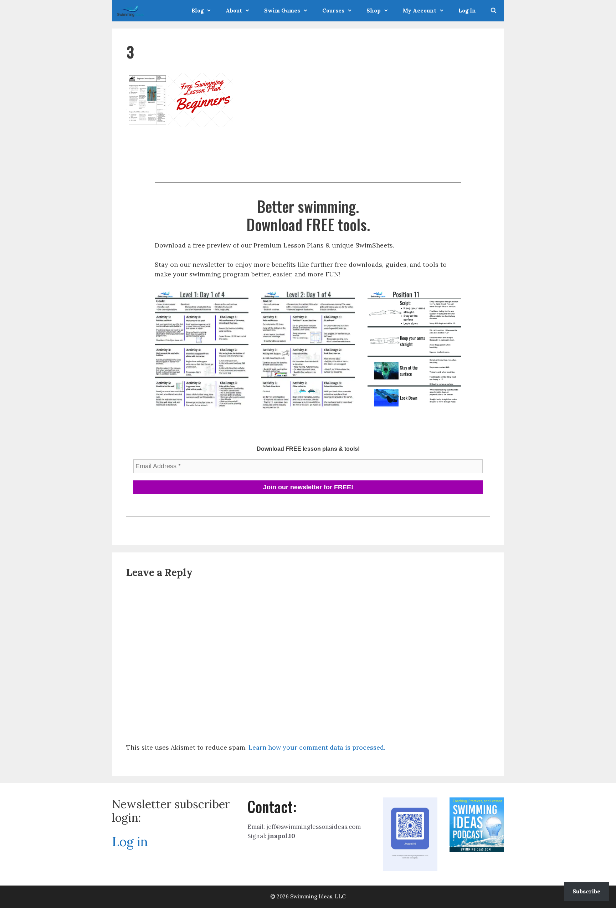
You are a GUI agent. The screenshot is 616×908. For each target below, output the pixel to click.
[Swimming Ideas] (132, 10)
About (234, 10)
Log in (130, 841)
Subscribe (586, 891)
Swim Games (282, 10)
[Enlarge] (239, 297)
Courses (333, 10)
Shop (373, 10)
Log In (467, 10)
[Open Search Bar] (493, 10)
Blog (197, 10)
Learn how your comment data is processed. (316, 747)
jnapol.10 (281, 836)
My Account (419, 10)
